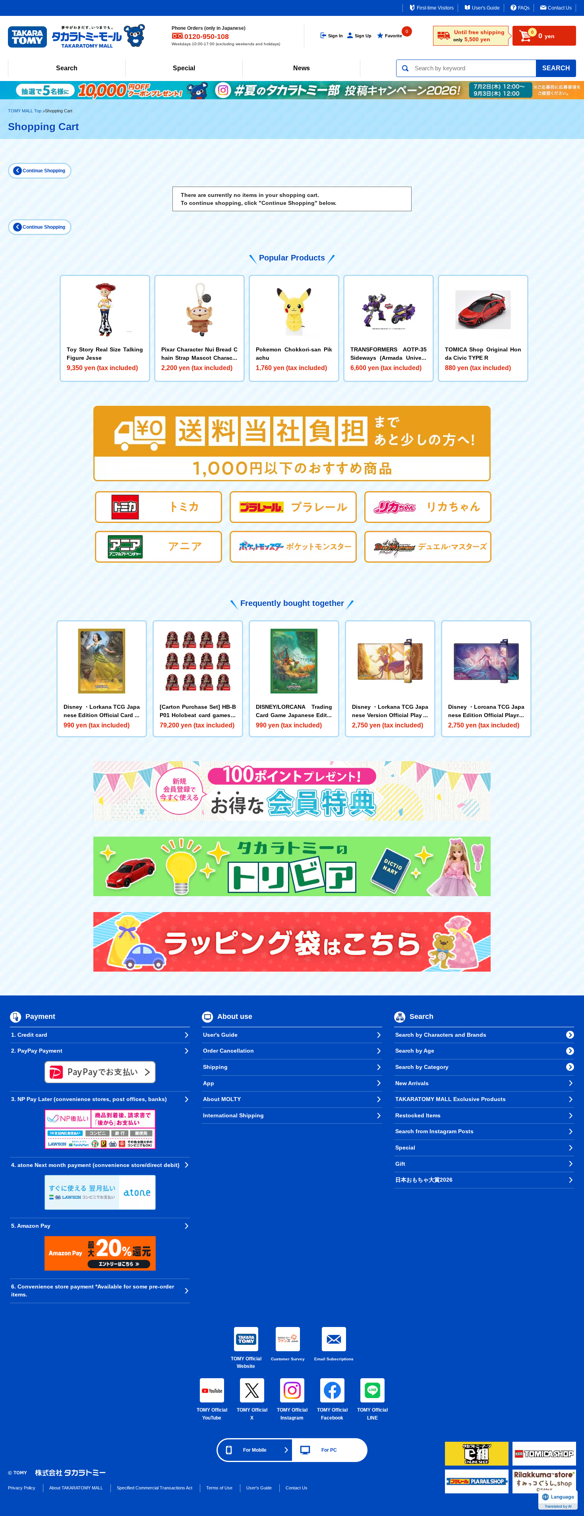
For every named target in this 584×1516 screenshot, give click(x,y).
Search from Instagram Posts (434, 1131)
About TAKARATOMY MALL (76, 1487)
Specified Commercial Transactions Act (154, 1487)
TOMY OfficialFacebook (332, 1414)
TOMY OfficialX (252, 1414)
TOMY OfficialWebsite (246, 1362)
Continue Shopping (44, 171)
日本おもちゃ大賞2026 (424, 1180)
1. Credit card (29, 1035)
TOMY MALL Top (24, 110)
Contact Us (560, 8)
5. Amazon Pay (30, 1226)
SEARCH (556, 68)
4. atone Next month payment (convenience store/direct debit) (95, 1165)
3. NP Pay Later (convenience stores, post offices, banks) (89, 1099)
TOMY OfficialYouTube (212, 1414)
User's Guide (486, 8)
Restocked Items (418, 1115)
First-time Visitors (435, 8)
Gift (400, 1164)
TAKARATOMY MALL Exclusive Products (450, 1099)
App (208, 1083)
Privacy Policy (21, 1487)
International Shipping (233, 1115)
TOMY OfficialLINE (372, 1414)
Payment (40, 1016)
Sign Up (363, 35)
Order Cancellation (228, 1050)
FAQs (524, 8)
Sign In (335, 35)
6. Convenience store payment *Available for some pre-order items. (92, 1290)
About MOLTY (222, 1099)
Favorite (393, 35)
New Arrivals (412, 1083)
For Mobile (255, 1450)
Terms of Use (219, 1487)
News (301, 68)
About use (234, 1016)
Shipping (215, 1067)
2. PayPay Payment (36, 1050)
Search (66, 68)
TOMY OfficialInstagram (292, 1414)
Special (184, 68)
